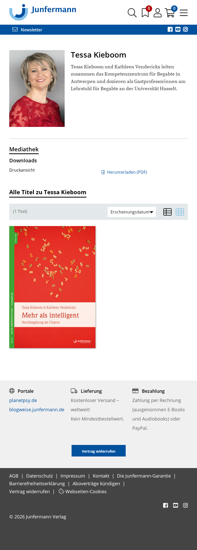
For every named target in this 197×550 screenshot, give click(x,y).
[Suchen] (132, 14)
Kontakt (102, 476)
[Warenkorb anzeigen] (170, 14)
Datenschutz (40, 476)
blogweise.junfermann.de (36, 409)
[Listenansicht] (167, 212)
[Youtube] (178, 30)
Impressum (73, 476)
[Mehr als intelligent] (52, 287)
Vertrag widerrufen (30, 491)
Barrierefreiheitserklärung (37, 483)
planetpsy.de (23, 400)
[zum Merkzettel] (146, 14)
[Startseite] (42, 12)
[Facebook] (170, 30)
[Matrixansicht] (180, 212)
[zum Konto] (158, 14)
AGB (14, 476)
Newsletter (31, 30)
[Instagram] (185, 30)
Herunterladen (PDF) (126, 172)
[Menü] (184, 14)
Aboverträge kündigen (97, 483)
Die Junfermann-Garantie (144, 476)
